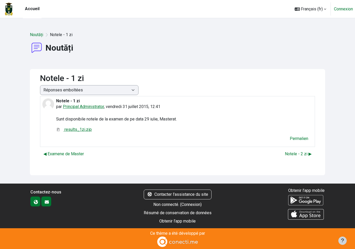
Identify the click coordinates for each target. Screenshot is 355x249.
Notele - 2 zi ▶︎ (298, 153)
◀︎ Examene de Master (63, 153)
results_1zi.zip (77, 129)
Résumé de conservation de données (178, 212)
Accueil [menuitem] (32, 8)
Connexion (343, 8)
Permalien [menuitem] (299, 138)
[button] (310, 9)
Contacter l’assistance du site (181, 194)
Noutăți (36, 34)
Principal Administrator (83, 106)
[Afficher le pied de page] (342, 241)
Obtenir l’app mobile (177, 221)
